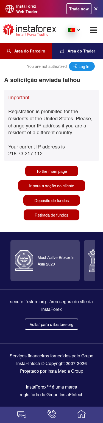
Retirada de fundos (51, 215)
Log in (84, 66)
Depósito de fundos (51, 200)
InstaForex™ (38, 387)
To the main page (51, 171)
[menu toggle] (93, 30)
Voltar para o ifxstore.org (51, 324)
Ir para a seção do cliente (51, 185)
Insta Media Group (65, 371)
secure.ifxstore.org (28, 301)
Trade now (79, 8)
